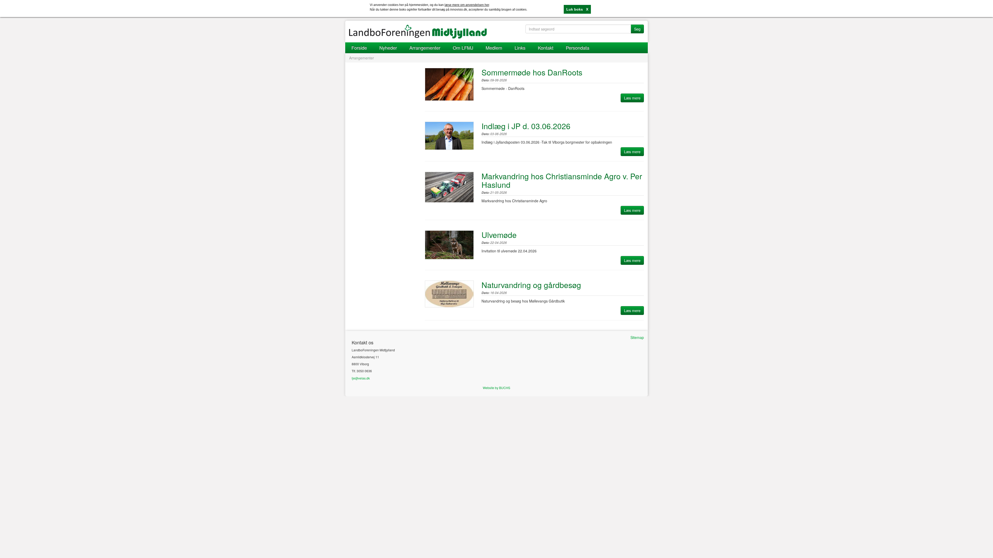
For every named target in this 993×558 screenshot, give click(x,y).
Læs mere (632, 97)
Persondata (577, 47)
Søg (637, 29)
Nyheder (388, 47)
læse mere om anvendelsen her (467, 5)
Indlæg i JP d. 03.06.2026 (526, 125)
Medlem (494, 47)
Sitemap (637, 337)
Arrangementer (424, 47)
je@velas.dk (361, 378)
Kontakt (545, 47)
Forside (359, 47)
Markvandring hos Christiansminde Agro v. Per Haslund (562, 180)
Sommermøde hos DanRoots (532, 72)
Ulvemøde (499, 234)
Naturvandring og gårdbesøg (531, 284)
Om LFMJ (463, 47)
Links (520, 47)
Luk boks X (577, 9)
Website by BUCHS (496, 387)
